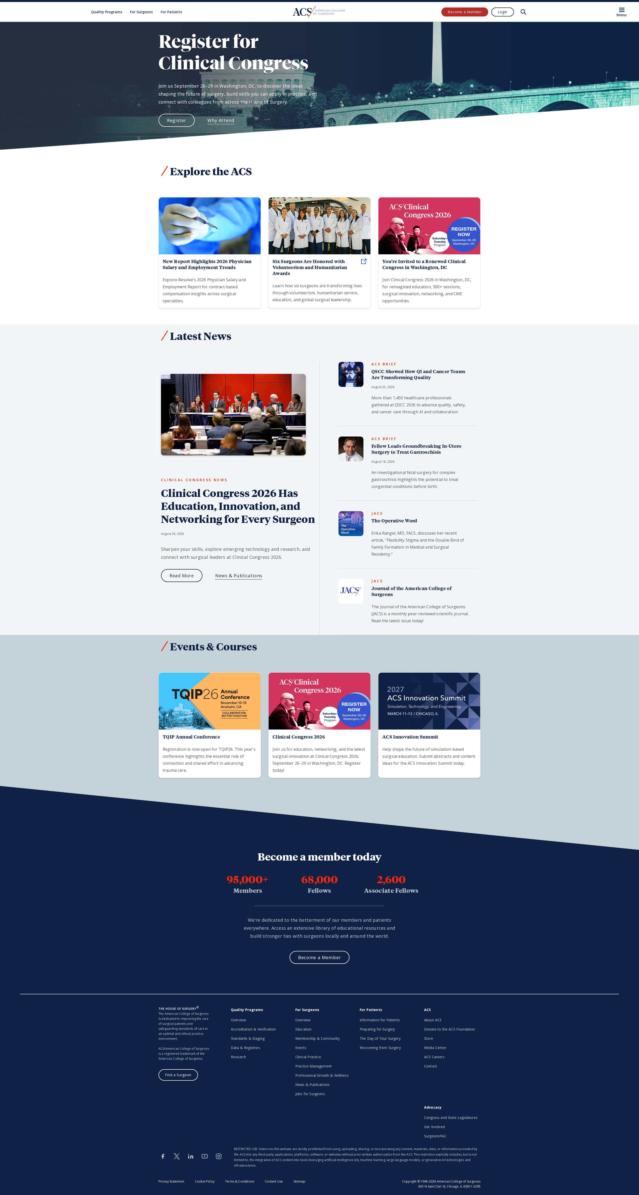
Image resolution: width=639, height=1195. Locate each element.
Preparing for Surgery (377, 1029)
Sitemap (299, 1181)
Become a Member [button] (319, 957)
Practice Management (313, 1066)
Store (428, 1038)
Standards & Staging (248, 1038)
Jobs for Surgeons (310, 1093)
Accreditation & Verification (253, 1029)
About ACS (433, 1020)
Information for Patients (380, 1020)
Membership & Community (317, 1038)
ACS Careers (434, 1056)
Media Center (435, 1047)
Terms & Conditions (239, 1181)
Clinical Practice (308, 1056)
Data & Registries (245, 1047)
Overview (238, 1020)
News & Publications (238, 576)
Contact (430, 1066)
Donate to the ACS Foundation (449, 1029)
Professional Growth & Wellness (322, 1075)
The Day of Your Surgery (380, 1038)
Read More (181, 576)
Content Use (274, 1181)
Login (502, 11)
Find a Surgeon (178, 1074)
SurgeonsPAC (435, 1136)
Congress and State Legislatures (451, 1117)
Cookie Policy (204, 1181)
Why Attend (220, 120)
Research (238, 1056)
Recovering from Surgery (380, 1047)
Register (176, 120)
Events (300, 1047)
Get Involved (434, 1126)
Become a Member (465, 11)
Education (303, 1029)
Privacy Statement (171, 1181)
